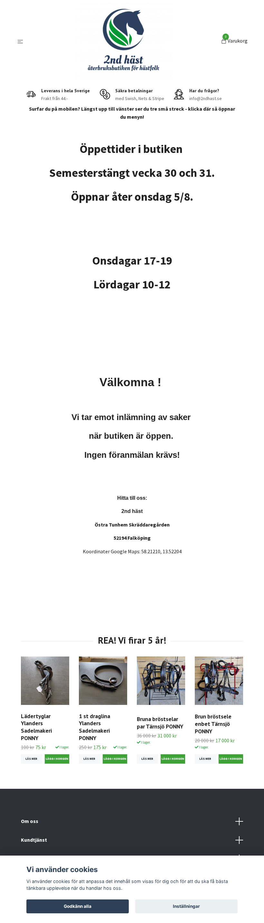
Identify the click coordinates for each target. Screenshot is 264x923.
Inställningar (186, 906)
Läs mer (31, 759)
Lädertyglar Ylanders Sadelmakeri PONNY (36, 727)
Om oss (29, 821)
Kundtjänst (34, 840)
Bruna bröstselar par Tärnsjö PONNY (160, 722)
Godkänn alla (77, 906)
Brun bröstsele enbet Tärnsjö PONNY (213, 724)
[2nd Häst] (123, 41)
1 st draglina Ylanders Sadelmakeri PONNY (94, 727)
